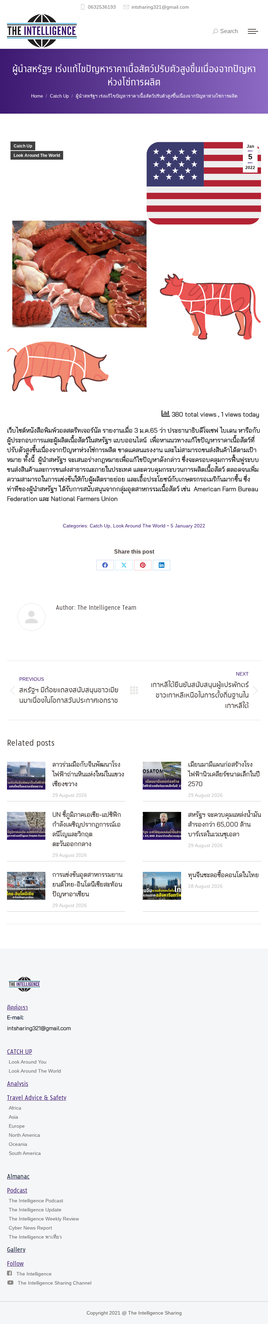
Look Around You (27, 1062)
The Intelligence (34, 1274)
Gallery (16, 1250)
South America (25, 1153)
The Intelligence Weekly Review (44, 1219)
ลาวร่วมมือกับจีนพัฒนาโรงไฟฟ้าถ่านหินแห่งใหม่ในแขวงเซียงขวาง (88, 774)
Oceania (18, 1144)
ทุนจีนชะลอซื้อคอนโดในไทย (223, 875)
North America (24, 1135)
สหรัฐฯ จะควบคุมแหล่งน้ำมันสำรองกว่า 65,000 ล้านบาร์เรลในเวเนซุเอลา (224, 825)
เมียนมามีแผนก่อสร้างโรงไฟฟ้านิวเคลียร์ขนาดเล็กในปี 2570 (224, 774)
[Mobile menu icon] (253, 31)
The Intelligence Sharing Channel (54, 1283)
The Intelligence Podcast (36, 1200)
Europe (17, 1126)
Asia (13, 1117)
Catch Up (23, 146)
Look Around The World (37, 155)
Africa (15, 1108)
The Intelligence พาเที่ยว (35, 1237)
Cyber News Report (30, 1228)
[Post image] (26, 776)
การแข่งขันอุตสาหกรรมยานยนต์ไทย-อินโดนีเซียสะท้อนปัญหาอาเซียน (87, 885)
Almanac (18, 1177)
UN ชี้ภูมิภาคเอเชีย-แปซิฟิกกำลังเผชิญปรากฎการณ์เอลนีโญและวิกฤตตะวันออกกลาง (86, 829)
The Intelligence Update (35, 1209)
